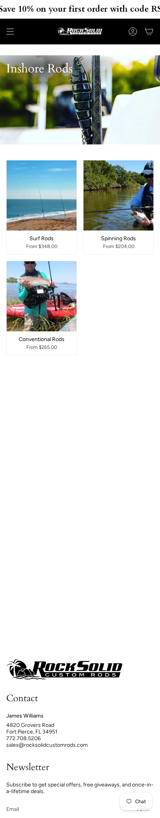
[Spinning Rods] (118, 195)
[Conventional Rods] (42, 296)
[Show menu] (10, 31)
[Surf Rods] (42, 195)
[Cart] (149, 31)
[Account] (132, 31)
